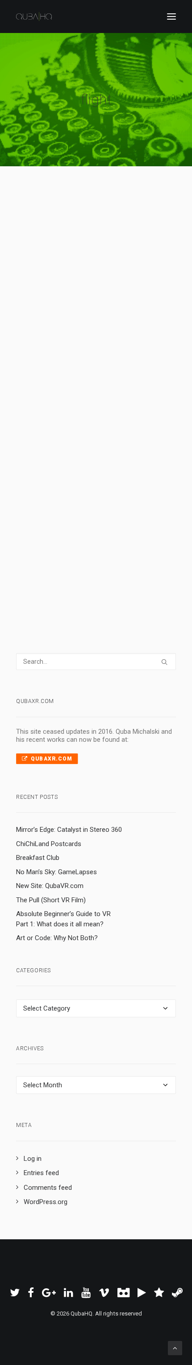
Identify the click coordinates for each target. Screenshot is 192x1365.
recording (45, 511)
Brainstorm (111, 476)
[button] (171, 16)
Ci (67, 287)
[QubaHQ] (34, 16)
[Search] (96, 661)
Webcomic (104, 276)
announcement (52, 487)
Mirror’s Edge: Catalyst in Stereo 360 (69, 830)
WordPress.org (45, 1202)
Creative (102, 287)
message (104, 499)
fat (135, 287)
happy (80, 287)
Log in (33, 1159)
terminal (73, 511)
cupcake (86, 299)
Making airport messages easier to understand (91, 439)
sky (36, 287)
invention (142, 299)
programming (49, 522)
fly (103, 299)
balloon (41, 299)
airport (147, 476)
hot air (119, 299)
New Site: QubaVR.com (49, 886)
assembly (87, 487)
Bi (132, 276)
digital (128, 511)
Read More (59, 330)
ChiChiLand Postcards (48, 844)
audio (110, 487)
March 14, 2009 (59, 276)
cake (122, 287)
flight (145, 276)
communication (52, 499)
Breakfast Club (37, 858)
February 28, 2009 (62, 476)
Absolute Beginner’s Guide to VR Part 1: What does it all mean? (63, 919)
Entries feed (41, 1173)
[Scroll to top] (175, 1348)
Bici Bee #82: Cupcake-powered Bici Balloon (88, 240)
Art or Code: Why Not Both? (57, 938)
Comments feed (48, 1188)
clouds (63, 299)
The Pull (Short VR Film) (51, 900)
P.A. (124, 499)
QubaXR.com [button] (51, 759)
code (128, 487)
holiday (53, 287)
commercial (102, 511)
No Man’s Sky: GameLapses (56, 872)
